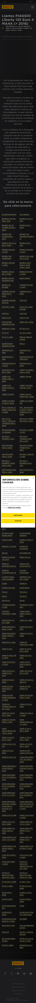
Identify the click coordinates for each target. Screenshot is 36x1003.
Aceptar (18, 521)
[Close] (33, 477)
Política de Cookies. (14, 507)
